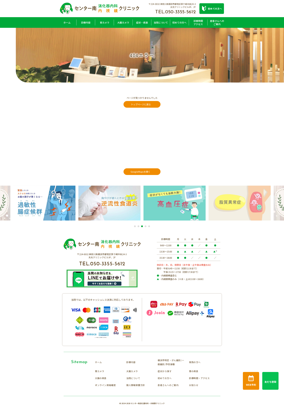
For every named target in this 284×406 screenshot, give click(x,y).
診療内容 (86, 22)
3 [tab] (142, 226)
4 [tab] (145, 226)
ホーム (67, 22)
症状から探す (165, 371)
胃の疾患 (193, 371)
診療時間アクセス (198, 22)
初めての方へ (179, 22)
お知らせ (193, 385)
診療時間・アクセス (199, 378)
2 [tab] (138, 226)
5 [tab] (149, 226)
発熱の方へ (195, 362)
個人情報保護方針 (135, 385)
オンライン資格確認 (105, 385)
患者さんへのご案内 (217, 22)
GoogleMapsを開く (140, 171)
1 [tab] (134, 226)
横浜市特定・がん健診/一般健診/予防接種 (171, 362)
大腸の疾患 (100, 378)
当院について (161, 22)
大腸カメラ (123, 22)
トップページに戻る (141, 104)
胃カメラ (104, 22)
